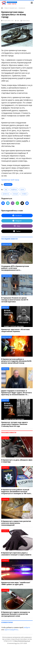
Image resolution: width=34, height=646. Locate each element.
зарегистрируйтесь (11, 630)
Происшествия (6, 244)
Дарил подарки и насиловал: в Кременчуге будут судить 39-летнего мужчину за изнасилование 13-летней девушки (16, 392)
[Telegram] (8, 203)
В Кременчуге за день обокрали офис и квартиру (16, 461)
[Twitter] (22, 203)
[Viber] (12, 203)
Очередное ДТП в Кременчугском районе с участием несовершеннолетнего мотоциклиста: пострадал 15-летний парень (16, 268)
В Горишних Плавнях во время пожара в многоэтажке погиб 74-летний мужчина (14, 300)
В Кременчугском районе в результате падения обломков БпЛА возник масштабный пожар (16, 361)
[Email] (27, 203)
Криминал (8, 184)
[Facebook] (3, 203)
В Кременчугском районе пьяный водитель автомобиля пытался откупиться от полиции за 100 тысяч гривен (16, 491)
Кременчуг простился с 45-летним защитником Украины (15, 330)
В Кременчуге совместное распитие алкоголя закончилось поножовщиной (16, 523)
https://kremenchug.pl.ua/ (22, 641)
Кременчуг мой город (10, 180)
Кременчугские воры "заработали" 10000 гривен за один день (15, 583)
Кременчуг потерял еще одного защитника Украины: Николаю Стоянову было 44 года (14, 424)
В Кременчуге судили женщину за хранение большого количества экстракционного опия (15, 614)
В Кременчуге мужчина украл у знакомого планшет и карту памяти (16, 554)
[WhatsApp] (17, 203)
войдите (27, 627)
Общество (5, 307)
